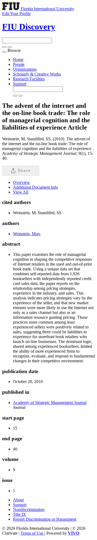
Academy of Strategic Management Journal (49, 402)
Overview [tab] (21, 182)
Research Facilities (29, 79)
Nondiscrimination (28, 509)
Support (19, 83)
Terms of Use (32, 533)
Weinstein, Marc (27, 233)
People (19, 64)
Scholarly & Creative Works (37, 74)
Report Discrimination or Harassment (44, 519)
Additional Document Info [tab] (35, 187)
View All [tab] (20, 192)
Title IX (19, 514)
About (18, 500)
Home (18, 59)
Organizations (25, 69)
